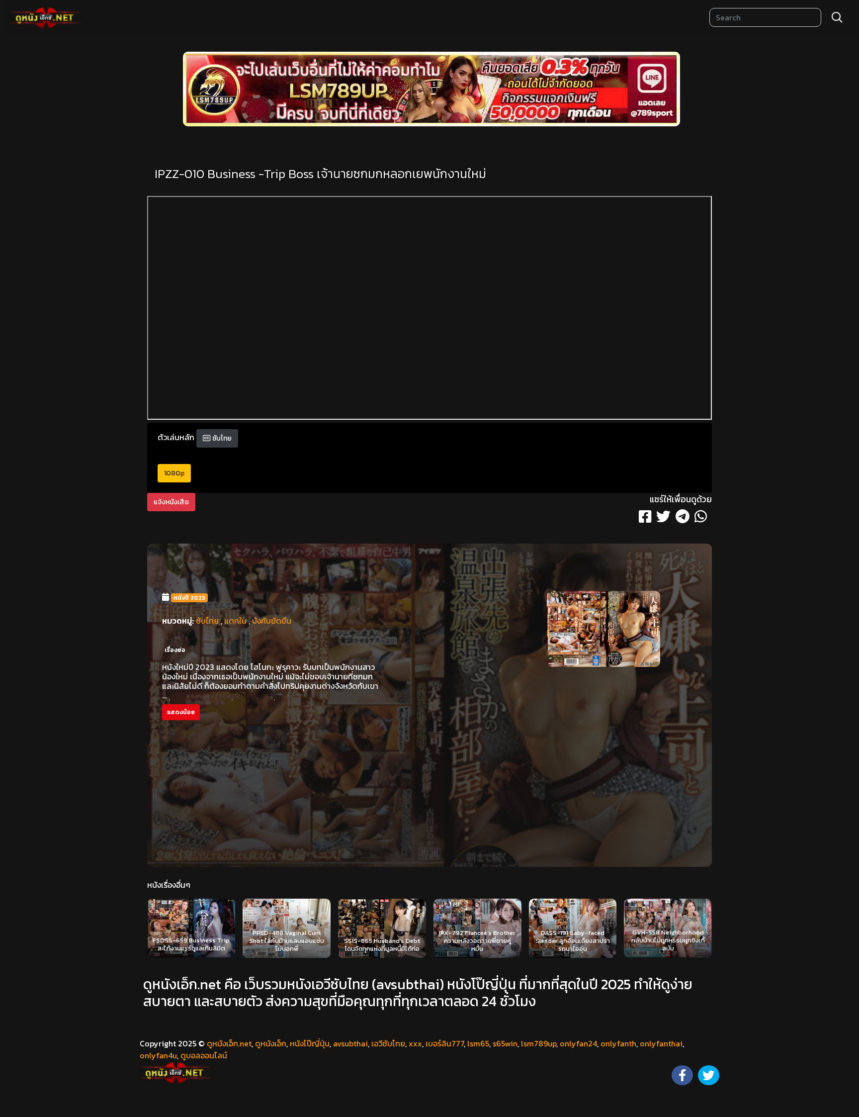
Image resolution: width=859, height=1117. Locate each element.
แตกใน (235, 621)
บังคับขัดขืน (271, 621)
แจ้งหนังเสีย (171, 502)
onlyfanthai (661, 1043)
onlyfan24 (578, 1043)
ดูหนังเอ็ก (270, 1043)
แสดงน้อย (181, 712)
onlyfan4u (158, 1055)
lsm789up (538, 1043)
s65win (505, 1043)
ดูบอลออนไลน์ (203, 1055)
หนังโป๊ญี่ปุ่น (310, 1043)
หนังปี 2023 (189, 597)
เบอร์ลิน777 (445, 1043)
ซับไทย (221, 438)
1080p (174, 473)
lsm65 (478, 1043)
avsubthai (350, 1043)
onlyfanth (618, 1043)
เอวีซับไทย (388, 1043)
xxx (415, 1043)
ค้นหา (837, 17)
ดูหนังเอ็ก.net (229, 1043)
